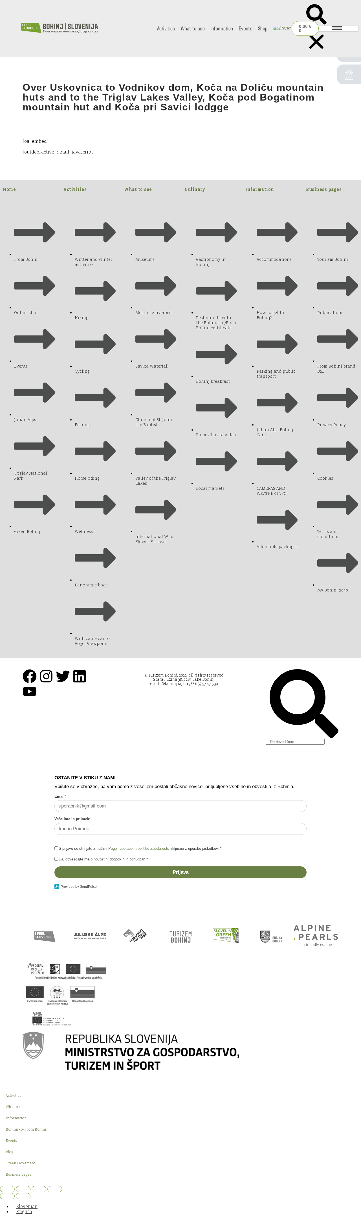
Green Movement (20, 1163)
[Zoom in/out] (7, 1189)
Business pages (324, 189)
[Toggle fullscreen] (23, 1189)
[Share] (39, 1189)
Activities (166, 28)
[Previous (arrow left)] (7, 1196)
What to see (193, 28)
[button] (316, 15)
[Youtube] (30, 691)
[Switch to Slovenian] (283, 28)
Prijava (180, 872)
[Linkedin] (79, 676)
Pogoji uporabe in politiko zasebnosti (138, 848)
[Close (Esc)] (54, 1189)
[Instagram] (46, 676)
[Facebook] (30, 676)
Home (9, 189)
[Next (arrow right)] (23, 1196)
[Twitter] (63, 676)
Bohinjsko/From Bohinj (26, 1129)
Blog (10, 1152)
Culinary (195, 189)
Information (221, 28)
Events (245, 28)
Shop (262, 28)
